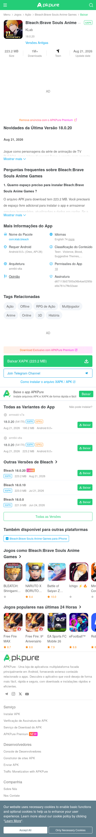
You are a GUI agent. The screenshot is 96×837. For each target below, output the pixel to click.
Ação (28, 14)
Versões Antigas (36, 42)
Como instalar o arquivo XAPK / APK (46, 381)
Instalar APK (12, 714)
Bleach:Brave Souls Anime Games (56, 14)
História (54, 315)
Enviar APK (11, 765)
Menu (7, 14)
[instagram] (13, 694)
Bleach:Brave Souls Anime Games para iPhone (38, 538)
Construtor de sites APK (19, 758)
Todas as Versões (48, 516)
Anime (10, 315)
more (71, 239)
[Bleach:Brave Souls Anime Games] (13, 29)
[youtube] (27, 694)
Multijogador (70, 306)
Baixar (86, 394)
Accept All (25, 830)
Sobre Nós (10, 789)
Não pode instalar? (80, 407)
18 (56, 269)
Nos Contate (12, 795)
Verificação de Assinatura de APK (26, 720)
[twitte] (20, 694)
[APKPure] (48, 5)
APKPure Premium (16, 734)
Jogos (17, 14)
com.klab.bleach (19, 239)
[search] (91, 5)
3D (40, 315)
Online (26, 315)
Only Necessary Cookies (71, 830)
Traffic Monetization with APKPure (26, 771)
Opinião (14, 276)
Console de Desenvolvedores (22, 751)
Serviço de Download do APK (23, 727)
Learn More (13, 820)
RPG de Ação (45, 306)
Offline (24, 306)
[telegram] (6, 694)
